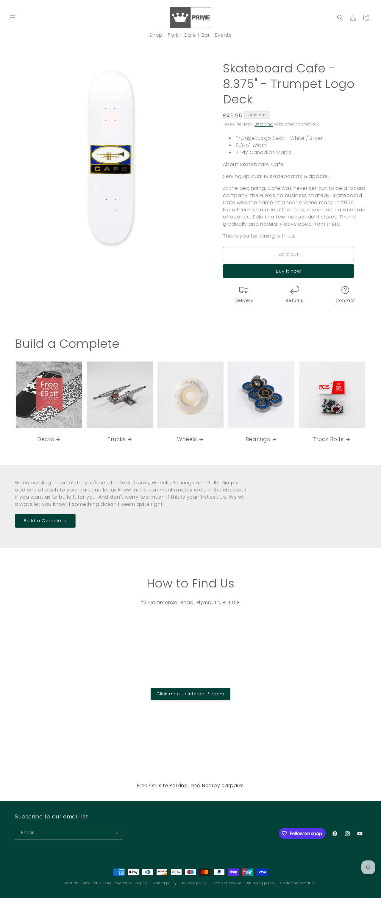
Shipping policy (261, 883)
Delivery (244, 300)
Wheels (187, 438)
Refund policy (164, 883)
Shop (156, 35)
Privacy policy (194, 883)
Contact (345, 300)
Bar (206, 35)
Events (223, 35)
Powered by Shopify (130, 883)
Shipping (263, 124)
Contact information (298, 883)
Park (173, 35)
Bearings (258, 438)
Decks (45, 438)
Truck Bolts (328, 438)
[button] (12, 17)
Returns (294, 300)
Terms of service (226, 883)
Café (190, 35)
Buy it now (288, 271)
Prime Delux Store (95, 883)
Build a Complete (67, 343)
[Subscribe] (115, 833)
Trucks (116, 438)
